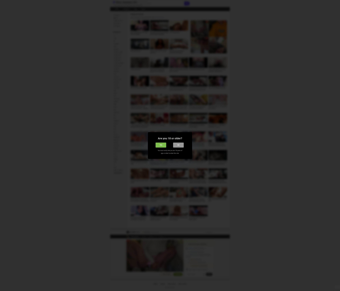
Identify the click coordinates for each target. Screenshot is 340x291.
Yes (161, 145)
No (178, 145)
